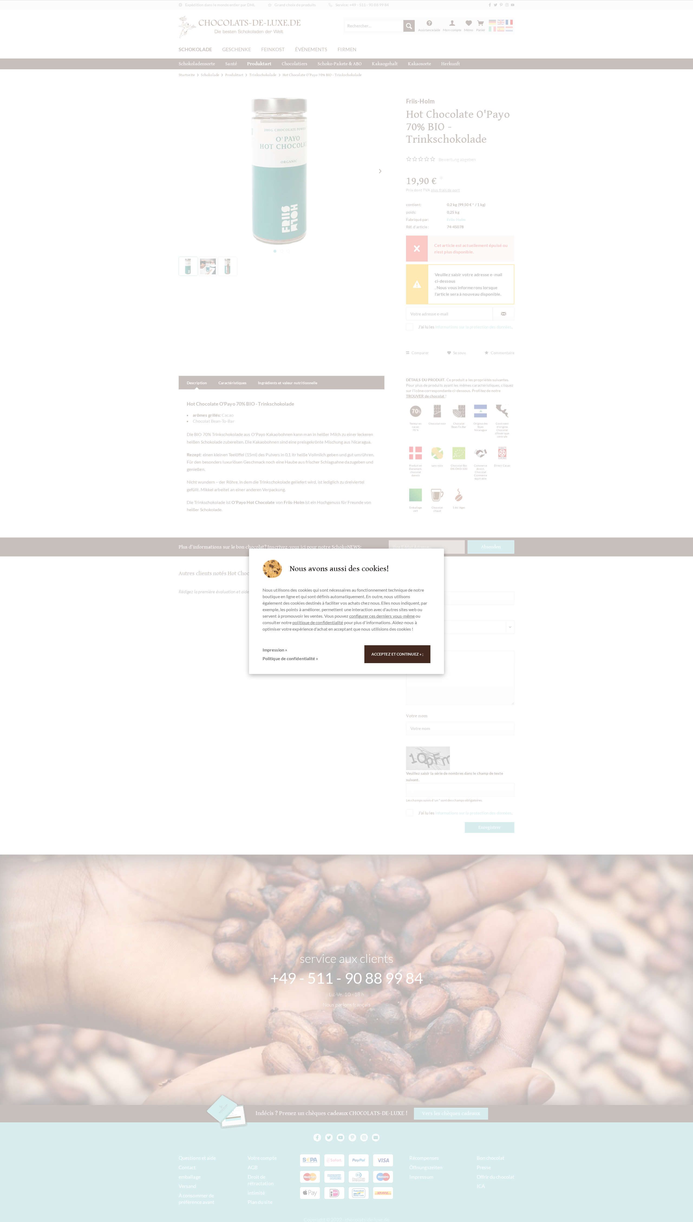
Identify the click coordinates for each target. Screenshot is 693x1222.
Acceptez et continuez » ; (397, 654)
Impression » (275, 649)
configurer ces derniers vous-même (382, 615)
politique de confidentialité (317, 622)
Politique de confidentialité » (290, 658)
